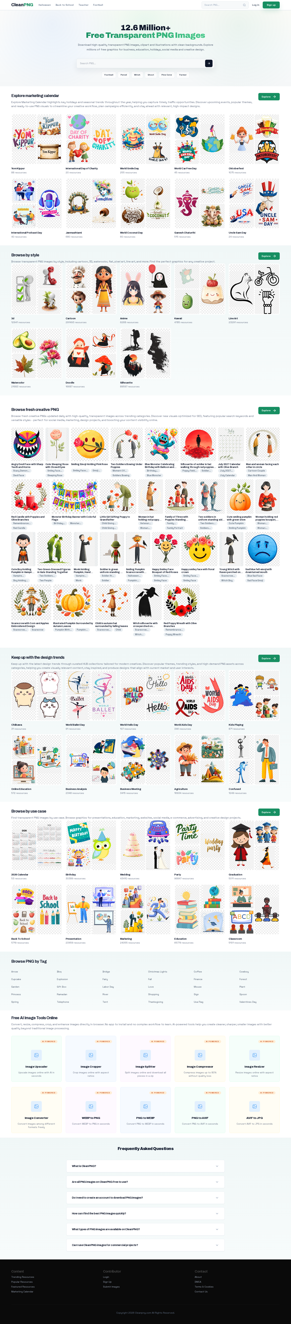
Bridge (106, 971)
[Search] (244, 5)
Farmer (183, 74)
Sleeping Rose (54, 475)
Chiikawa (16, 724)
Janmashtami (74, 232)
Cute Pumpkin (236, 523)
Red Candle (19, 528)
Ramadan (62, 994)
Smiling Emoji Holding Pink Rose (89, 464)
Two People (45, 580)
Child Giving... (109, 523)
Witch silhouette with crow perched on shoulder (145, 626)
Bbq (59, 971)
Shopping (153, 994)
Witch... (139, 634)
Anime (123, 318)
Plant (242, 986)
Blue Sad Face (254, 575)
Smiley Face (160, 580)
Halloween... (134, 575)
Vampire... (18, 575)
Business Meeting (130, 789)
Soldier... (206, 470)
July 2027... (226, 470)
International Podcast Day (26, 232)
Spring (15, 1001)
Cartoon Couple (256, 470)
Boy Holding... (20, 580)
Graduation (235, 874)
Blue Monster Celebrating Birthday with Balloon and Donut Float (160, 467)
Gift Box (61, 986)
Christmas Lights (157, 971)
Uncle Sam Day (237, 232)
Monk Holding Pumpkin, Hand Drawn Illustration (84, 572)
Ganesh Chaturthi (184, 232)
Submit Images (111, 1286)
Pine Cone (166, 74)
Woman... (145, 528)
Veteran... (145, 523)
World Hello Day (129, 724)
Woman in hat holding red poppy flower (148, 520)
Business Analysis (76, 789)
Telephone (63, 1001)
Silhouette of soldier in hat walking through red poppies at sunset (197, 467)
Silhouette (126, 382)
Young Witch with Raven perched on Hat (229, 572)
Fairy (105, 979)
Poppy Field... (190, 470)
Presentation (73, 938)
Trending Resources (22, 1276)
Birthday (71, 874)
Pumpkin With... (63, 629)
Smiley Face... (54, 470)
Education (180, 938)
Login (106, 1276)
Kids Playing (236, 724)
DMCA (198, 1281)
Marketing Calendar (22, 1291)
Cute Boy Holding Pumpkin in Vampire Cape (22, 572)
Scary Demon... (21, 470)
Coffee (198, 971)
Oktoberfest (236, 168)
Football (98, 4)
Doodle (70, 382)
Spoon (243, 994)
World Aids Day (183, 724)
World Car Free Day (185, 168)
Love (151, 986)
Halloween (45, 4)
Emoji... (96, 470)
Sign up (271, 4)
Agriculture (180, 789)
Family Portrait (175, 528)
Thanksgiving (155, 1001)
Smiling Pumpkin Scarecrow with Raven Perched (135, 572)
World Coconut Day (131, 232)
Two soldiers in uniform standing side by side (211, 520)
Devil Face (18, 475)
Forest (243, 979)
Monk (79, 580)
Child (118, 629)
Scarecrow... (228, 575)
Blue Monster (154, 475)
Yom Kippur (18, 168)
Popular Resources (22, 1281)
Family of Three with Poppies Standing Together (176, 520)
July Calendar (227, 475)
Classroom (235, 938)
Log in (255, 4)
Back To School (20, 938)
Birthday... (152, 470)
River (105, 994)
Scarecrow (37, 629)
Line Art (233, 318)
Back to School (65, 4)
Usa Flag (198, 1001)
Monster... (75, 523)
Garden (15, 986)
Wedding (125, 874)
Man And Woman (257, 475)
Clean (22, 5)
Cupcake (16, 979)
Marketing (126, 938)
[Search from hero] (209, 63)
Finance (198, 979)
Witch (137, 74)
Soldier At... (108, 575)
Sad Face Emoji (255, 580)
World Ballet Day (75, 724)
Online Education (21, 789)
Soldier (105, 580)
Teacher (83, 4)
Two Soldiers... (208, 523)
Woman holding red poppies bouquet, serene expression (266, 520)
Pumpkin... (133, 580)
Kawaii (178, 318)
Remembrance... (22, 523)
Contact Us (201, 1291)
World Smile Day (129, 168)
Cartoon (71, 318)
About (198, 1276)
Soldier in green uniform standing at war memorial (111, 572)
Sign (196, 994)
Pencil (124, 74)
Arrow (14, 971)
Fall (150, 979)
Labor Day (108, 986)
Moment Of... (120, 470)
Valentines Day (247, 1001)
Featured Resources (23, 1286)
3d (12, 318)
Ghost (151, 74)
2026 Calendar (19, 874)
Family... (171, 523)
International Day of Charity (82, 168)
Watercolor (17, 382)
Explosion (62, 979)
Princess (16, 994)
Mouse (198, 986)
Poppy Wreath (173, 634)
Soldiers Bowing (121, 475)
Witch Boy (227, 580)
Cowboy (244, 971)
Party (177, 874)
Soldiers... (205, 528)
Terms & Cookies (204, 1286)
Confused (235, 789)
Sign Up (107, 1281)
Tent (105, 1001)
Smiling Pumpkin (237, 528)
